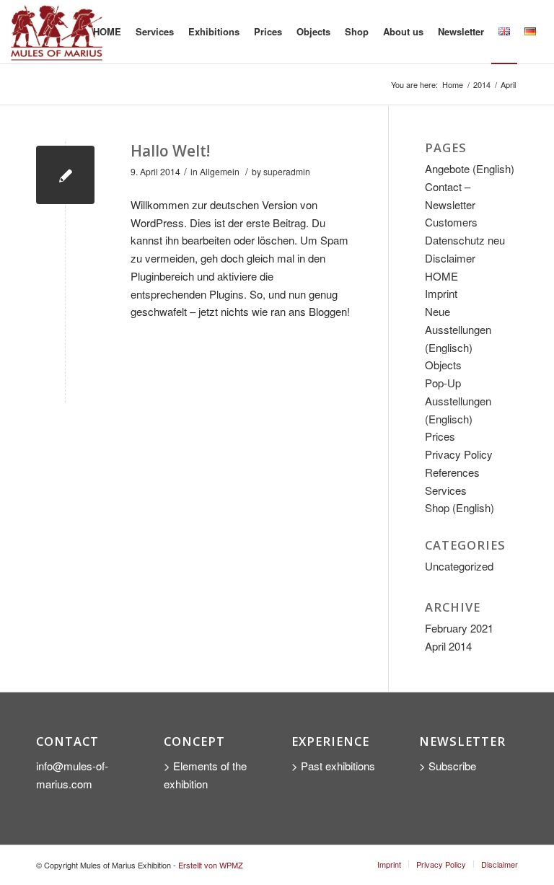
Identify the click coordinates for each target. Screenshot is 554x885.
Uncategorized (459, 565)
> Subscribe (449, 765)
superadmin (286, 171)
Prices (440, 436)
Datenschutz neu (465, 239)
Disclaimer (450, 257)
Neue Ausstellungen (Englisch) (458, 329)
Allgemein (219, 171)
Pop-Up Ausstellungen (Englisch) (458, 400)
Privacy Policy (459, 454)
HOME (441, 275)
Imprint (441, 293)
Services (446, 490)
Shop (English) (459, 507)
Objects (443, 364)
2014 (482, 84)
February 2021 (459, 627)
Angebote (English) (469, 168)
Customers (451, 221)
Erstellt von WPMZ (210, 865)
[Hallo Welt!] (65, 175)
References (452, 472)
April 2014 (448, 645)
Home (452, 84)
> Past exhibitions (333, 765)
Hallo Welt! (170, 151)
